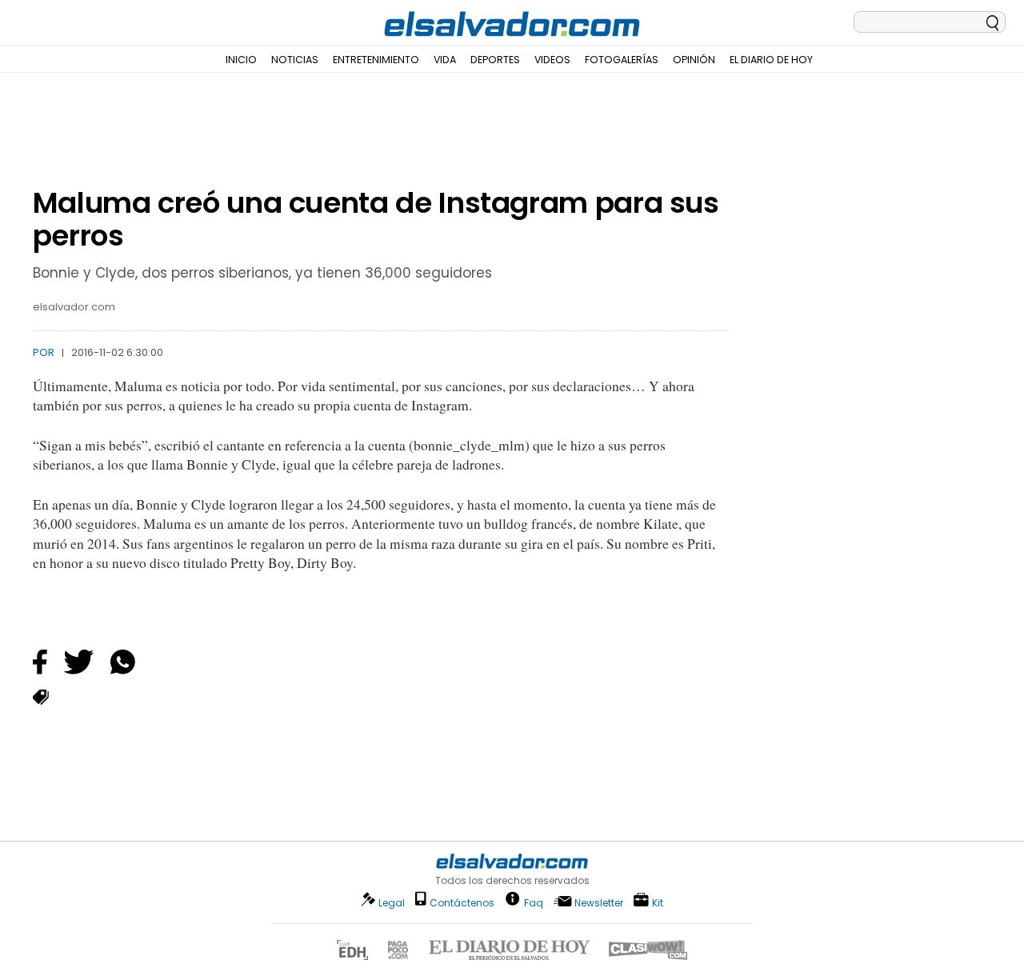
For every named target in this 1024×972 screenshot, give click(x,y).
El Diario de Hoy (771, 59)
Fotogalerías (621, 59)
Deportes (495, 59)
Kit (657, 902)
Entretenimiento (376, 59)
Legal (391, 903)
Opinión (694, 59)
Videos (552, 59)
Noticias (294, 59)
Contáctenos (462, 903)
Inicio (241, 59)
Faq (533, 902)
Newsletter (598, 903)
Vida (445, 59)
